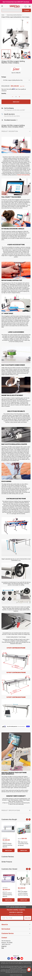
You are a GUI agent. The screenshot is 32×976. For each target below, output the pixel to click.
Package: (3, 77)
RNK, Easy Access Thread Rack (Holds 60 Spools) (23, 843)
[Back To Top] (29, 973)
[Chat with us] (25, 6)
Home (2, 14)
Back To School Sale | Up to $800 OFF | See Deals (16, 2)
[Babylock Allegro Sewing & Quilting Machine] (8, 837)
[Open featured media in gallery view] (27, 22)
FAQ (2, 948)
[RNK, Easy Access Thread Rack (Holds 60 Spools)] (24, 837)
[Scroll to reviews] (16, 65)
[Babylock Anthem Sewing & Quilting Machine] (8, 887)
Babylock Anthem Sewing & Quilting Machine (7, 894)
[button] (2, 6)
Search (27, 10)
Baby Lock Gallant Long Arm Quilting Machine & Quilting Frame (23, 894)
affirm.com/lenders (15, 967)
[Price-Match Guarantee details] (17, 120)
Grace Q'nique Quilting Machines (14, 14)
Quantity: (3, 93)
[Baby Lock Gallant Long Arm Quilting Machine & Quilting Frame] (24, 887)
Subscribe (27, 918)
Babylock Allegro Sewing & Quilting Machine (7, 845)
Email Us (3, 946)
